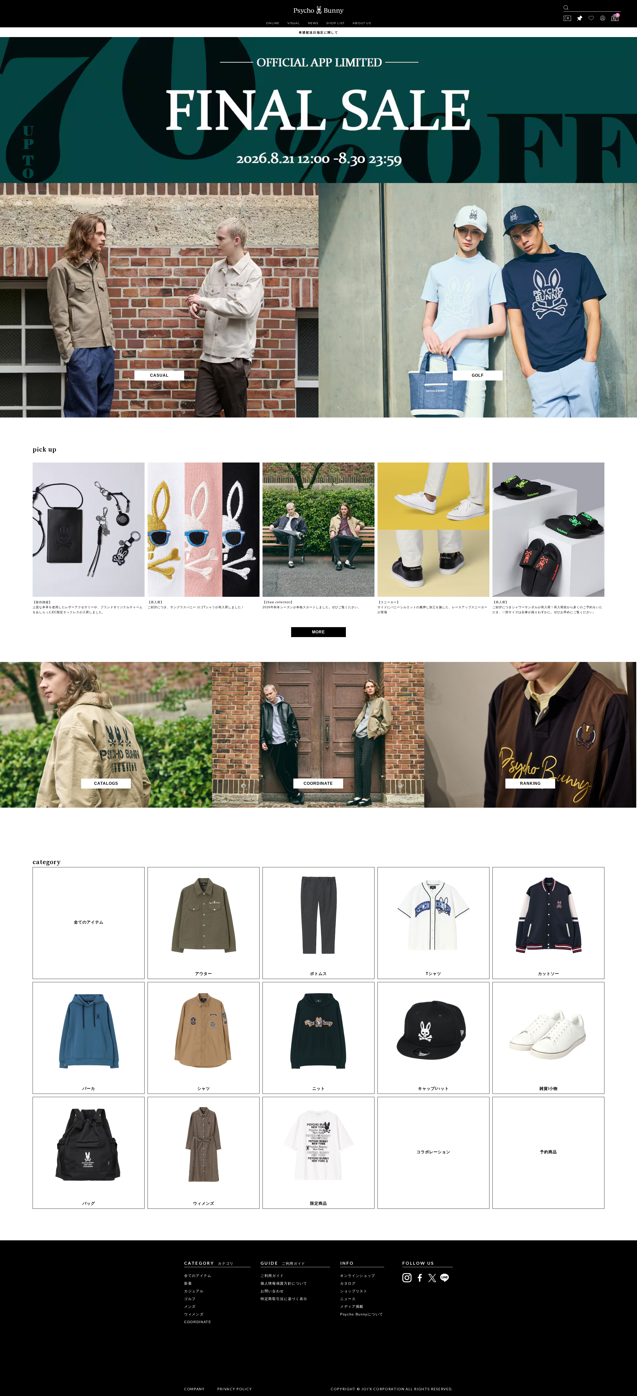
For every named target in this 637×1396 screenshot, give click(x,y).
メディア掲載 (352, 1306)
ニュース (348, 1299)
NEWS (313, 23)
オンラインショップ (357, 1276)
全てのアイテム (198, 1276)
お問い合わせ (272, 1291)
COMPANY (194, 1389)
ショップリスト (354, 1291)
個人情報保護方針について (284, 1283)
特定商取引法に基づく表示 (284, 1299)
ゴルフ (190, 1299)
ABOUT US (362, 23)
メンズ (190, 1306)
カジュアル (194, 1291)
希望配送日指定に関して (318, 32)
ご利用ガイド (272, 1276)
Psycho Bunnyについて (361, 1314)
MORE (318, 632)
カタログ (348, 1283)
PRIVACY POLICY (234, 1389)
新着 (188, 1283)
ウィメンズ (194, 1314)
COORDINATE (197, 1322)
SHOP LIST (335, 23)
